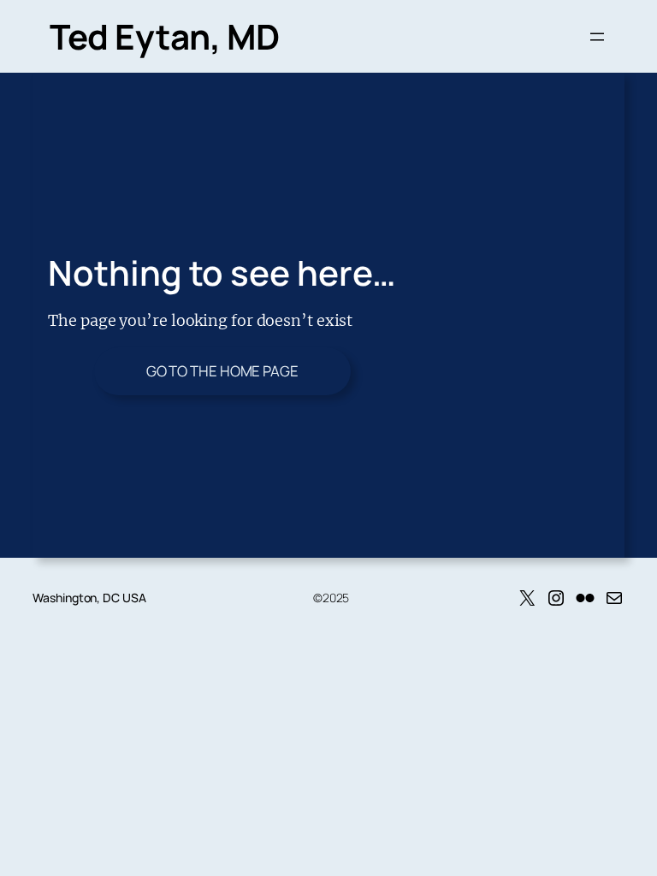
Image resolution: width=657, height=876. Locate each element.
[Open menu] (597, 37)
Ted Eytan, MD (165, 36)
